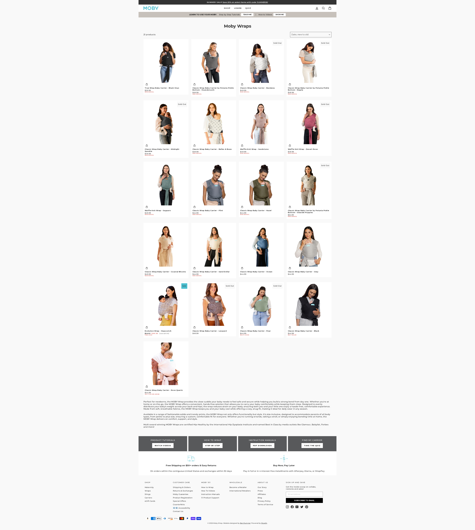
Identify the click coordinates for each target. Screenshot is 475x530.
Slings (147, 494)
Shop (227, 8)
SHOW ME (279, 14)
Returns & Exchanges (183, 491)
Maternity (149, 487)
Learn (238, 8)
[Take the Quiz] (312, 443)
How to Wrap (207, 487)
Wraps (148, 491)
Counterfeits (179, 505)
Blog (260, 498)
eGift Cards (150, 501)
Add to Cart (166, 84)
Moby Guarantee (180, 494)
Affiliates (262, 494)
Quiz (248, 8)
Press (260, 491)
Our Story (262, 487)
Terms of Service (265, 505)
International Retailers (239, 491)
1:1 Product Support (210, 498)
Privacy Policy (264, 501)
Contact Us (178, 511)
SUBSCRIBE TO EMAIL (304, 500)
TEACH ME (247, 14)
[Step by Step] (212, 443)
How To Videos (208, 491)
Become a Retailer (238, 487)
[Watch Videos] (163, 443)
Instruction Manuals (210, 494)
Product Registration (182, 498)
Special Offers (179, 501)
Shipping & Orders (181, 487)
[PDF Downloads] (262, 443)
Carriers (148, 498)
